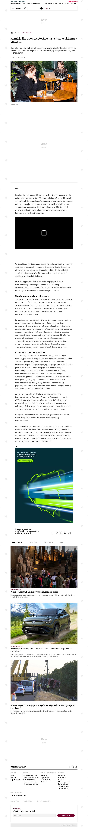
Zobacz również (17, 542)
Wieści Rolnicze (63, 786)
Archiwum (44, 782)
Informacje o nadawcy (30, 782)
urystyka (49, 8)
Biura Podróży (27, 33)
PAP (16, 188)
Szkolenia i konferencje (18, 795)
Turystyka (17, 33)
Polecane (33, 542)
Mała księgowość (64, 782)
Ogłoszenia (45, 777)
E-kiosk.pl (61, 775)
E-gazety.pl (62, 777)
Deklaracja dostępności (30, 784)
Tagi (61, 542)
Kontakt (13, 777)
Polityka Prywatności (30, 775)
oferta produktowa (43, 801)
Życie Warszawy (63, 788)
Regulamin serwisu (29, 780)
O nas (12, 775)
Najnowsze (48, 542)
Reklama (44, 775)
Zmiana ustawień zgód (30, 777)
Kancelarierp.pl (63, 784)
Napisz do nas (15, 780)
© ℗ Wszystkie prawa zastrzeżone (27, 531)
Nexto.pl (61, 780)
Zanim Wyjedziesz (16, 589)
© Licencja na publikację (23, 529)
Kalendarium (28, 801)
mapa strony (15, 801)
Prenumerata (45, 780)
